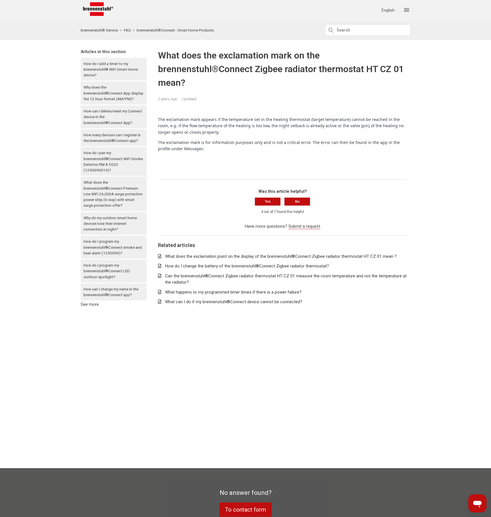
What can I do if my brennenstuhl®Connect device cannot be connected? (233, 301)
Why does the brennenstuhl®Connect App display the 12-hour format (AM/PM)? (113, 93)
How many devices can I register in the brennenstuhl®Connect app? (112, 138)
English (388, 10)
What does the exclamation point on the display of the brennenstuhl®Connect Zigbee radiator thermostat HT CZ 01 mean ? (281, 256)
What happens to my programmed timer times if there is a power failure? (233, 292)
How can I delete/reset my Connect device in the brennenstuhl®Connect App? (113, 117)
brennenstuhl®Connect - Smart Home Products (175, 30)
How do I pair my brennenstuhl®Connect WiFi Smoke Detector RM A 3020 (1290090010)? (113, 161)
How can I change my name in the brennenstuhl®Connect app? (111, 292)
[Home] (97, 14)
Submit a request (304, 226)
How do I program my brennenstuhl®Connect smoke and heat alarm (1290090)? (113, 247)
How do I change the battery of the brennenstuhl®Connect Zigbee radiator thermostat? (247, 266)
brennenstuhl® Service (99, 30)
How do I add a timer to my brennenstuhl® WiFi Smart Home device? (111, 69)
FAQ (127, 30)
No (297, 202)
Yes (268, 202)
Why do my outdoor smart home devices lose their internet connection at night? (110, 223)
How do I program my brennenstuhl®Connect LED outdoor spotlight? (107, 271)
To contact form (245, 509)
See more (90, 304)
